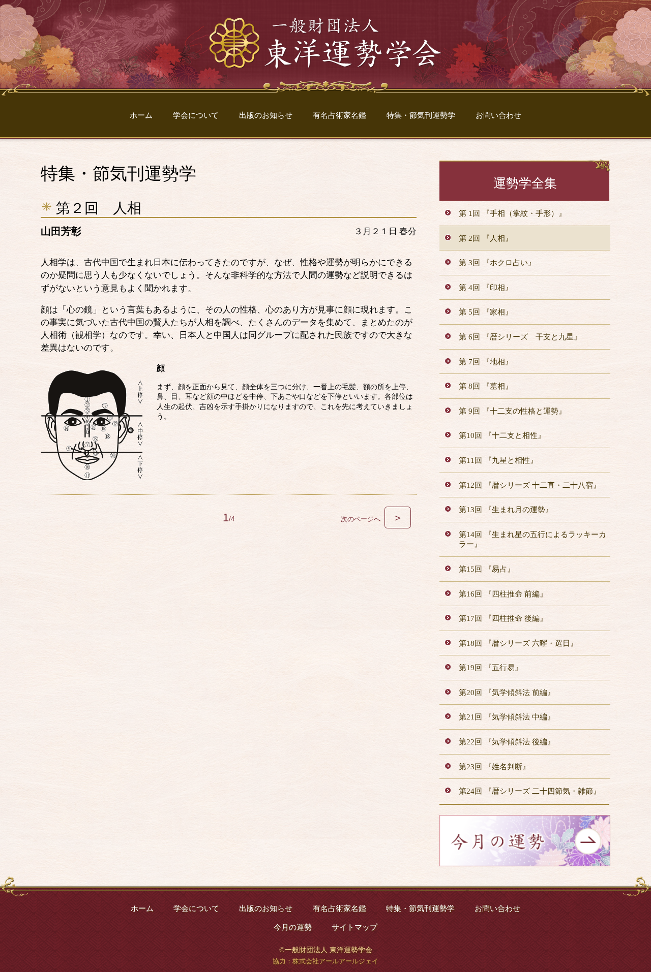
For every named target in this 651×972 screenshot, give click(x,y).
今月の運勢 (293, 927)
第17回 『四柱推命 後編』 (503, 618)
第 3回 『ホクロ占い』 (497, 262)
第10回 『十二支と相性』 (502, 435)
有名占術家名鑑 (339, 115)
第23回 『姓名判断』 (494, 766)
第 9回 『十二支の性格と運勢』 (512, 410)
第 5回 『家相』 (486, 311)
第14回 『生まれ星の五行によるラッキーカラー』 (532, 539)
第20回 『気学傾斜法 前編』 (507, 692)
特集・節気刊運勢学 (421, 115)
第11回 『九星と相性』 (498, 460)
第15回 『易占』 (487, 569)
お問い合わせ (498, 115)
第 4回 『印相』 (486, 287)
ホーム (141, 115)
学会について (196, 115)
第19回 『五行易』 (490, 667)
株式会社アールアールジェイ (335, 961)
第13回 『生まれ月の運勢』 (506, 509)
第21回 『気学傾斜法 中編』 (507, 716)
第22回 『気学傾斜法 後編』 (507, 741)
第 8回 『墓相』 (486, 386)
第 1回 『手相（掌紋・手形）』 (512, 213)
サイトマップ (354, 927)
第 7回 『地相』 (486, 361)
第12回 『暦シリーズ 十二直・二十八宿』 (530, 485)
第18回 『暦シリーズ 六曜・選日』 (518, 643)
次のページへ (372, 519)
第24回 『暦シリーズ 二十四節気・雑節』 (530, 791)
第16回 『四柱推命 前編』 (503, 593)
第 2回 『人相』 (486, 238)
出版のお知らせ (265, 115)
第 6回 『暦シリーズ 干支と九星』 (520, 336)
